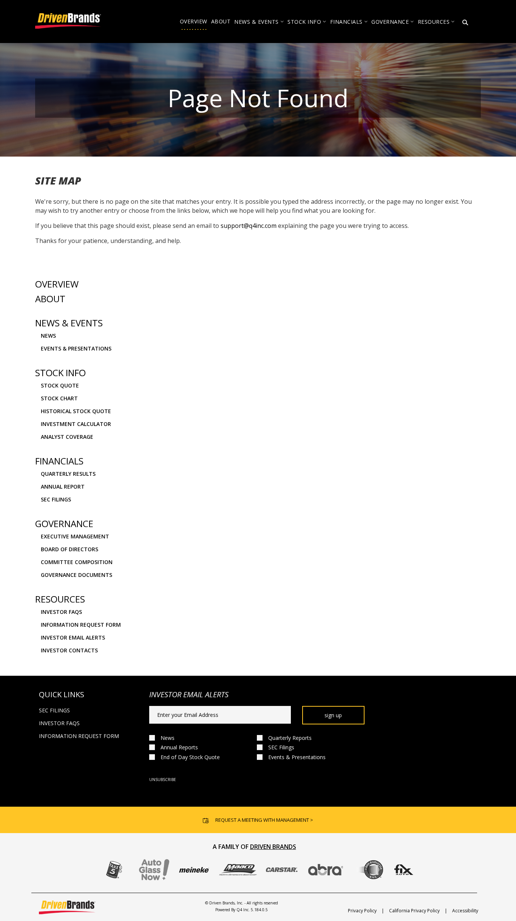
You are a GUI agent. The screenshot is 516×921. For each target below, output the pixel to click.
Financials (59, 461)
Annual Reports (179, 747)
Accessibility (465, 910)
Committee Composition (77, 562)
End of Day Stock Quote (190, 757)
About (50, 298)
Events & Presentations (76, 348)
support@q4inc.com (249, 225)
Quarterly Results (68, 473)
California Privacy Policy (414, 910)
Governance (64, 523)
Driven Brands (273, 847)
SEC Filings (56, 499)
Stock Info (60, 372)
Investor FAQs (61, 611)
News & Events (69, 323)
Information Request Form (81, 624)
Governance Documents (76, 574)
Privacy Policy (362, 910)
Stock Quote (60, 385)
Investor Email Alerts (73, 637)
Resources (60, 599)
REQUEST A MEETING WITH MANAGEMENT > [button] (264, 819)
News (48, 335)
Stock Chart (59, 398)
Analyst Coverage (67, 436)
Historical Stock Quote (76, 411)
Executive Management (75, 536)
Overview (57, 284)
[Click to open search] (465, 23)
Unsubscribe (162, 779)
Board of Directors (69, 549)
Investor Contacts (69, 650)
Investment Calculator (76, 423)
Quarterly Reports (290, 738)
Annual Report (63, 486)
